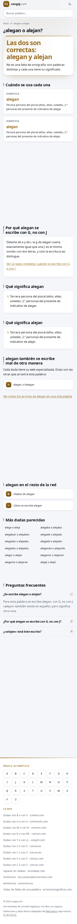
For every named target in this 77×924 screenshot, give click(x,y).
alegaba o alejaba (51, 527)
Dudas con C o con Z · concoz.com (23, 864)
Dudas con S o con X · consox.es (22, 846)
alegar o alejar (13, 555)
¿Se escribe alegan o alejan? (22, 594)
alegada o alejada (51, 534)
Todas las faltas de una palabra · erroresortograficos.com (37, 889)
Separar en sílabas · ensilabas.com (24, 871)
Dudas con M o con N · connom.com (24, 827)
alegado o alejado (51, 541)
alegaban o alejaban (17, 534)
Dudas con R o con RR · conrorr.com (24, 833)
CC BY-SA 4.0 (9, 914)
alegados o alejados (17, 548)
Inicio (6, 23)
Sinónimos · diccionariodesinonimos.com (27, 877)
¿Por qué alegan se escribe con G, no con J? (32, 621)
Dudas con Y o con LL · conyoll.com (24, 840)
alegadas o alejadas (17, 541)
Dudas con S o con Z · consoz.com (23, 858)
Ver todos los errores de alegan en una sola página (37, 396)
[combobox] (38, 13)
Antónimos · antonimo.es (18, 883)
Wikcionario (51, 911)
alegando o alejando (52, 548)
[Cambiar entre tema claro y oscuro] (70, 4)
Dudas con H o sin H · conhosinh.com (25, 821)
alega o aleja (12, 527)
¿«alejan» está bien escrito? (22, 632)
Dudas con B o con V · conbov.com (23, 815)
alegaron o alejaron (52, 555)
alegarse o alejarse (16, 562)
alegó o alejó (48, 562)
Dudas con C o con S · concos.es (22, 852)
